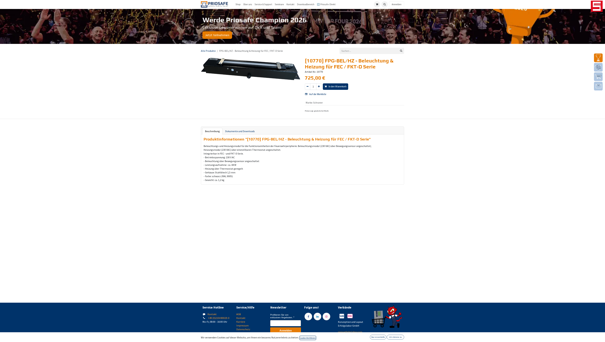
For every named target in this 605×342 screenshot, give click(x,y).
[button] (384, 4)
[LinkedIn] (317, 316)
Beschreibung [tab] (212, 131)
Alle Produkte (208, 50)
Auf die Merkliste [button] (317, 94)
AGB (238, 314)
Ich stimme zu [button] (395, 337)
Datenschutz (243, 329)
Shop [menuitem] (238, 4)
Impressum (242, 325)
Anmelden (396, 4)
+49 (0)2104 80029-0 (218, 318)
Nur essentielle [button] (378, 337)
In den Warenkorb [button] (337, 86)
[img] (598, 57)
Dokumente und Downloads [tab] (240, 131)
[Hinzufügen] (319, 86)
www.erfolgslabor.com (350, 332)
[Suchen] (401, 51)
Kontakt (212, 314)
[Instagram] (326, 316)
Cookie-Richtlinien (308, 338)
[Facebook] (308, 316)
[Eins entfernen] (307, 86)
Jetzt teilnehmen (217, 35)
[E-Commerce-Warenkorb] (377, 4)
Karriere (240, 321)
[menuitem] (247, 4)
